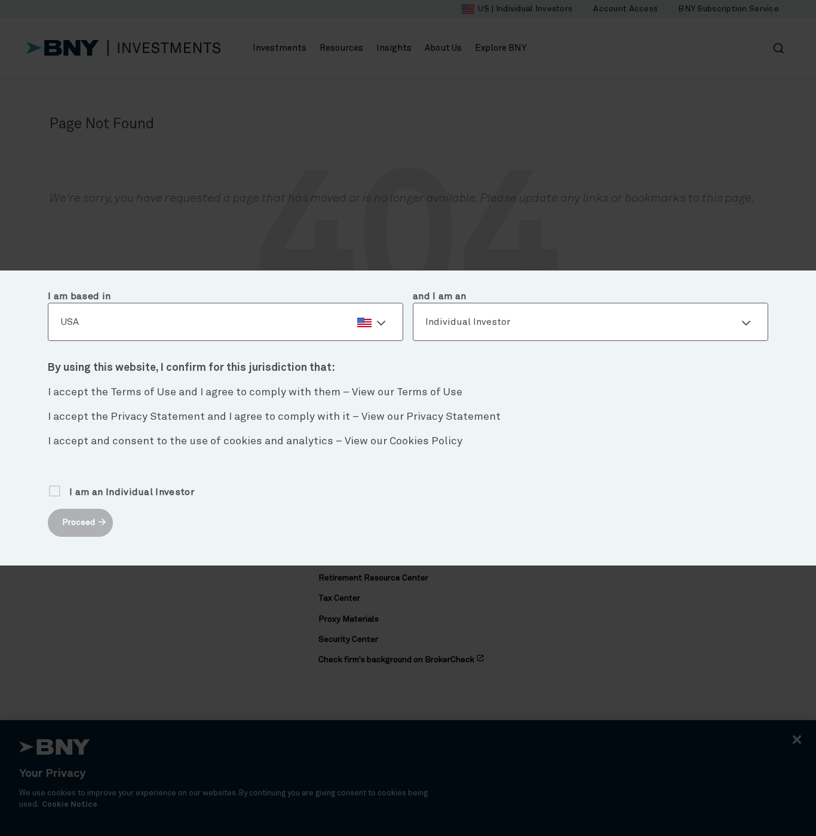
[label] (225, 322)
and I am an (440, 296)
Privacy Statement (453, 416)
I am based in (79, 296)
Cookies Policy (425, 441)
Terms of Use (429, 392)
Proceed (78, 522)
